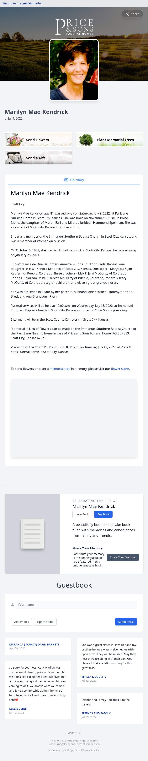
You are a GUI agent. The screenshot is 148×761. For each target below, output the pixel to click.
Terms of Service (84, 744)
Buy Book (103, 514)
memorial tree (60, 369)
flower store (120, 369)
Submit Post (126, 622)
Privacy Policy (63, 744)
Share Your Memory (122, 557)
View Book (82, 514)
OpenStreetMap (78, 750)
